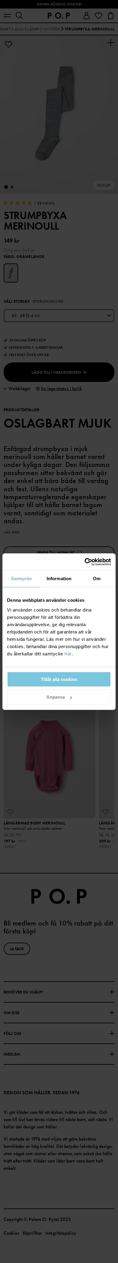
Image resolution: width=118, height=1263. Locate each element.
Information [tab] (59, 578)
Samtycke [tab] (21, 578)
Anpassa (55, 697)
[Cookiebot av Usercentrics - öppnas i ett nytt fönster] (85, 562)
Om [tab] (96, 578)
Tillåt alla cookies (59, 679)
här (68, 653)
